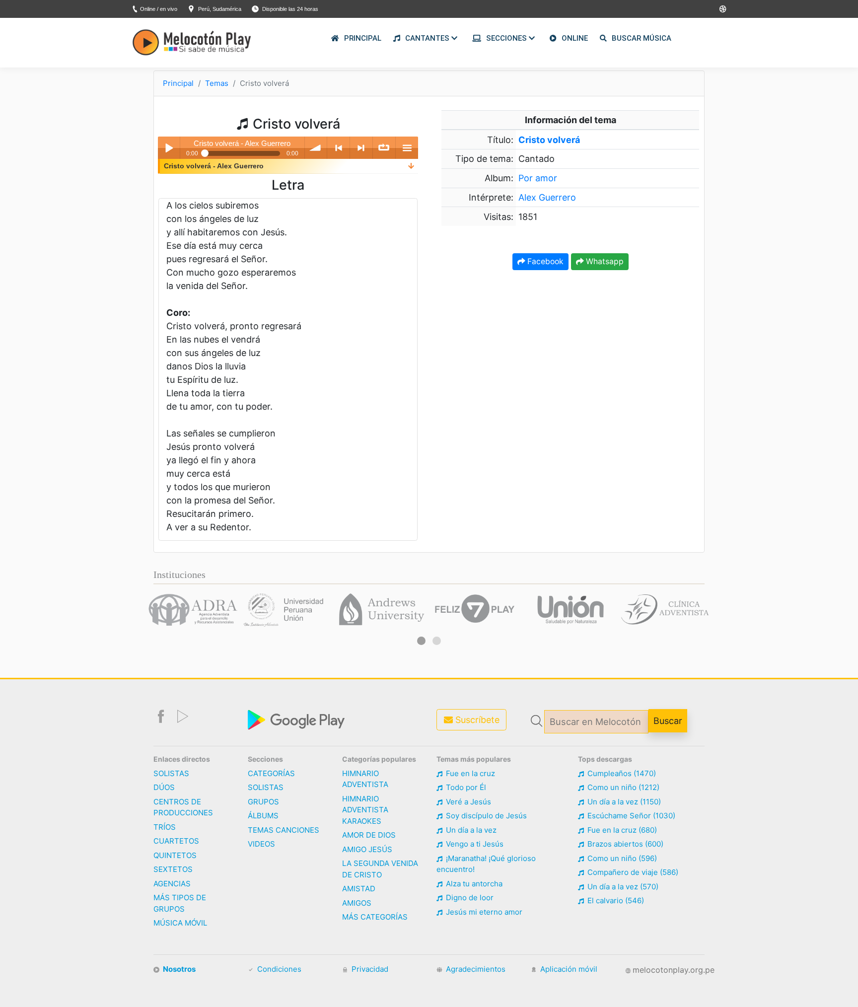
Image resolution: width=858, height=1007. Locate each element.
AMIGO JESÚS (367, 849)
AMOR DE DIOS (369, 835)
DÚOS (164, 787)
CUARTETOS (176, 841)
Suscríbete (476, 720)
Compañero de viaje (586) (631, 872)
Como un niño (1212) (622, 787)
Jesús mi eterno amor (483, 912)
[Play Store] (723, 9)
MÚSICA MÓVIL (180, 923)
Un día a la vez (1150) (623, 801)
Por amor (537, 178)
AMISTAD (358, 888)
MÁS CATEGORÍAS (375, 917)
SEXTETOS (173, 869)
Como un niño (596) (621, 858)
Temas (216, 83)
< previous (338, 148)
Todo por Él (465, 787)
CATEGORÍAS (271, 773)
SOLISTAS (171, 773)
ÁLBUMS (263, 815)
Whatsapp (604, 261)
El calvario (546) (614, 900)
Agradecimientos (474, 969)
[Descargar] (411, 166)
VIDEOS (261, 844)
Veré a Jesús (467, 801)
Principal (178, 83)
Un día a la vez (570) (621, 886)
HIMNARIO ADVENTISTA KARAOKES (365, 810)
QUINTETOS (175, 855)
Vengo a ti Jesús (473, 844)
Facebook (544, 261)
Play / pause (169, 148)
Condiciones (278, 969)
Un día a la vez (470, 830)
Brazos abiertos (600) (624, 844)
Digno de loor (469, 897)
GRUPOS (263, 801)
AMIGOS (356, 903)
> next (361, 148)
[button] (421, 640)
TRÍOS (164, 827)
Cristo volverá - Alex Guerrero (214, 166)
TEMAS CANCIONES (283, 830)
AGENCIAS (172, 883)
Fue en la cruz (469, 773)
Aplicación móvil (567, 969)
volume (316, 148)
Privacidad (369, 969)
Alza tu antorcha (473, 883)
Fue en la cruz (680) (621, 830)
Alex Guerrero (547, 197)
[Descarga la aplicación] (297, 719)
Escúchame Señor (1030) (630, 815)
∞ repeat (384, 148)
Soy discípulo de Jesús (485, 815)
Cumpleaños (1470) (620, 773)
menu (407, 148)
